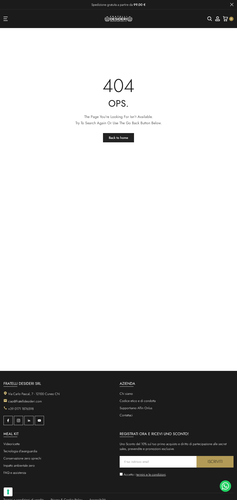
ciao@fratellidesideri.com (25, 401)
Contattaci (126, 415)
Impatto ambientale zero (19, 465)
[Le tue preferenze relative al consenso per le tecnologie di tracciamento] (8, 491)
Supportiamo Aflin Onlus (136, 408)
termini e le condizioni (151, 474)
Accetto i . (145, 474)
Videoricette (11, 444)
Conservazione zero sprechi (22, 458)
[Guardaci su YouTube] (39, 420)
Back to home (118, 137)
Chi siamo (126, 393)
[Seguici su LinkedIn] (29, 420)
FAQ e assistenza (14, 472)
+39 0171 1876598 (21, 408)
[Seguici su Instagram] (18, 420)
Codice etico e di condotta (138, 400)
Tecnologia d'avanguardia (20, 451)
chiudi (5, 4)
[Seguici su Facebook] (8, 420)
